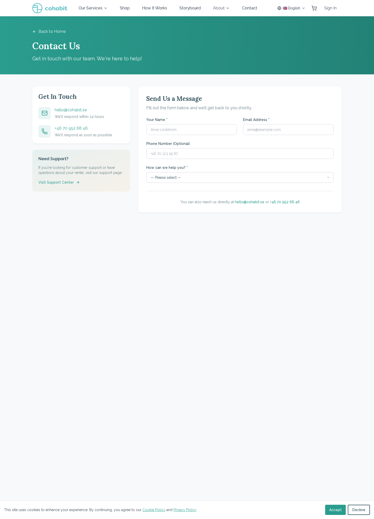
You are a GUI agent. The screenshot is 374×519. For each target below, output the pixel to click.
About (219, 8)
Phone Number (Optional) (168, 144)
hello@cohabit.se (71, 109)
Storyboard (190, 8)
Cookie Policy (153, 510)
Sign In (330, 8)
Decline (358, 510)
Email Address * (256, 120)
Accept (335, 510)
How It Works (154, 8)
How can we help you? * (167, 168)
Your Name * (156, 120)
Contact (249, 8)
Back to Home (52, 31)
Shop (125, 8)
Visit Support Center (56, 182)
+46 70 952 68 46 (71, 128)
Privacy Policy (185, 510)
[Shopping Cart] (314, 8)
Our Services (91, 8)
